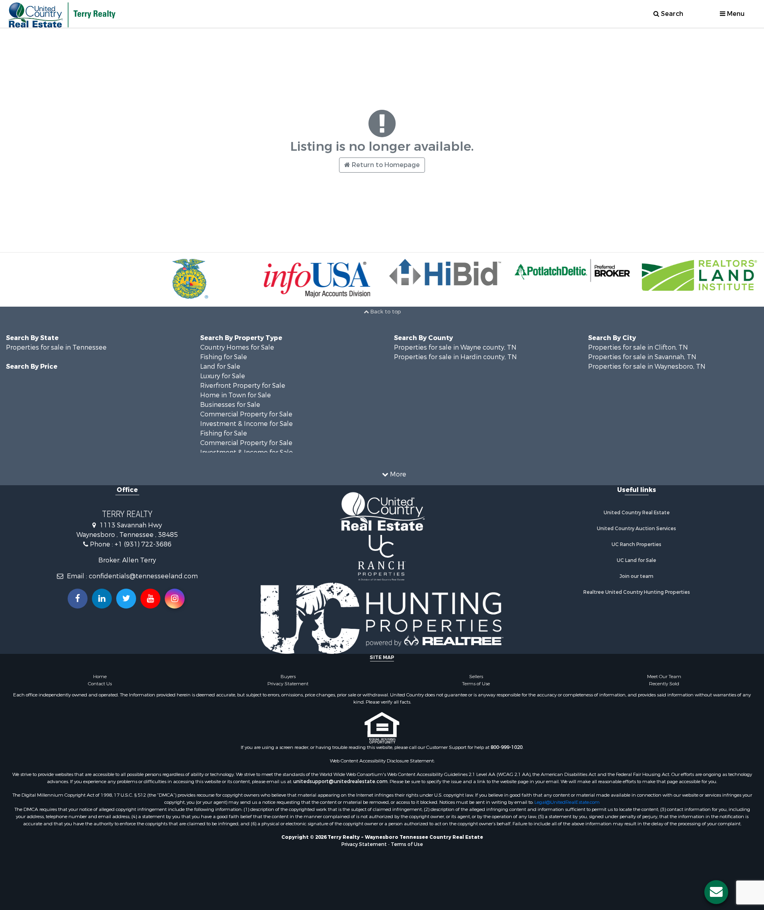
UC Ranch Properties (636, 544)
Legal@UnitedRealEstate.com (567, 802)
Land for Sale (220, 366)
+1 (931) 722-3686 (143, 544)
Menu (735, 14)
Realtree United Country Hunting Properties (636, 592)
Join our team (636, 576)
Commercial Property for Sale (246, 414)
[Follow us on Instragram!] (175, 599)
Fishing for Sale (223, 357)
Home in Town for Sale (235, 395)
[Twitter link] (126, 599)
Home (100, 676)
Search (671, 14)
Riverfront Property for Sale (242, 385)
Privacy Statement (287, 684)
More (397, 474)
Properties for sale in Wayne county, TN (455, 347)
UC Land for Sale (636, 560)
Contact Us (100, 684)
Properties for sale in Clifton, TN (638, 347)
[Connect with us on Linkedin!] (102, 599)
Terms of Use (476, 684)
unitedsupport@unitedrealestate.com (340, 781)
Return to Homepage (385, 165)
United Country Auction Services (636, 528)
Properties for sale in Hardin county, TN (455, 357)
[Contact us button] (716, 892)
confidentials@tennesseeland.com (143, 576)
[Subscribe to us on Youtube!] (150, 599)
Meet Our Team (664, 676)
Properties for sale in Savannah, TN (642, 357)
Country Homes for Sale (237, 347)
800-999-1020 (506, 747)
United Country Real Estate (637, 512)
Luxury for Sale (222, 376)
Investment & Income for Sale (246, 424)
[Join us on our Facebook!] (78, 599)
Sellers (476, 676)
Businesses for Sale (230, 405)
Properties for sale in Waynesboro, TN (647, 366)
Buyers (288, 676)
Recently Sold (664, 684)
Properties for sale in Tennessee (56, 347)
